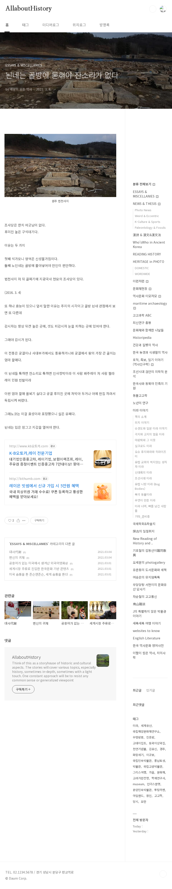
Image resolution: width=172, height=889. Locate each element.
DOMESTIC (142, 268)
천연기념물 (139, 749)
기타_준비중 (142, 516)
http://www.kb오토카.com (28, 446)
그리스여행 (139, 772)
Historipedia (142, 337)
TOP (163, 874)
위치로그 (79, 24)
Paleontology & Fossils (150, 227)
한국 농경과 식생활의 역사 (150, 352)
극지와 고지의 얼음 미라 (149, 434)
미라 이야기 (140, 410)
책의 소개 (140, 417)
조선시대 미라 (143, 478)
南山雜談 (139, 604)
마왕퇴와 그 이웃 (145, 440)
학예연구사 (158, 778)
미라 (135, 725)
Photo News (143, 210)
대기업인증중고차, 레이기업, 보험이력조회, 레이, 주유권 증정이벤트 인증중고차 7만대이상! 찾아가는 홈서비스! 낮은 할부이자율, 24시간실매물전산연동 (46, 461)
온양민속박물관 (142, 790)
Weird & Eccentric (147, 216)
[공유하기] (18, 520)
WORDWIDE (142, 274)
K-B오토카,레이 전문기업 (30, 453)
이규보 (150, 755)
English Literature (146, 638)
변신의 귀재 (17, 557)
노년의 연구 (140, 403)
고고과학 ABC (142, 315)
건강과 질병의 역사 (145, 345)
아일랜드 (138, 796)
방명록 (104, 24)
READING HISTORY (147, 254)
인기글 (150, 690)
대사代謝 (15, 552)
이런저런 (139, 281)
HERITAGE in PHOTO (148, 261)
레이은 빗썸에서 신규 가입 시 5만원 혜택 (44, 485)
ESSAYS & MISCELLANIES (29, 543)
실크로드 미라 (143, 446)
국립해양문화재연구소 (146, 731)
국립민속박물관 (142, 760)
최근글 (137, 690)
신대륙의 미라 (143, 472)
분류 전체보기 (142, 184)
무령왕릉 (138, 737)
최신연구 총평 (142, 322)
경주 (162, 749)
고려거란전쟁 (141, 778)
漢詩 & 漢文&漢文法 (147, 235)
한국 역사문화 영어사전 (148, 645)
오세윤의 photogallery (149, 562)
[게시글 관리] (24, 520)
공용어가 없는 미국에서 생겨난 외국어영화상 (38, 563)
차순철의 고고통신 (145, 596)
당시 (135, 801)
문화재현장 (140, 288)
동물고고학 (140, 395)
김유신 (153, 749)
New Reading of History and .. (145, 540)
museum (138, 784)
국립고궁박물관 (153, 766)
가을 (151, 772)
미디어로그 (50, 24)
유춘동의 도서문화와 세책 (150, 570)
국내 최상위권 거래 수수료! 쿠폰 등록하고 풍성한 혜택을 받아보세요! (46, 494)
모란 (143, 801)
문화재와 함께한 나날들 (148, 330)
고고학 (158, 796)
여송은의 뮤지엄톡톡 (146, 577)
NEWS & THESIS (145, 203)
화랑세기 (138, 755)
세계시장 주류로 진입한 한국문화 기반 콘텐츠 (39, 568)
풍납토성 (159, 760)
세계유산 (146, 725)
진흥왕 (150, 737)
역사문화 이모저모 (145, 296)
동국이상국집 (157, 743)
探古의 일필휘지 (144, 531)
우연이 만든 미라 (145, 500)
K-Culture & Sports (147, 221)
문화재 (161, 772)
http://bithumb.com (24, 479)
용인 (149, 796)
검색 (152, 9)
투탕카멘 (159, 790)
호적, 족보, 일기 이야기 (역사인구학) (148, 361)
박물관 (137, 766)
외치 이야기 (142, 422)
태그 (25, 24)
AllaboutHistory (28, 9)
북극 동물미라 (143, 494)
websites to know (146, 630)
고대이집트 (139, 743)
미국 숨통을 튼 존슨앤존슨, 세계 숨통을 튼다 (38, 574)
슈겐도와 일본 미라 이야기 (151, 428)
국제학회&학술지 (144, 523)
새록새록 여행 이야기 (147, 623)
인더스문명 (153, 784)
